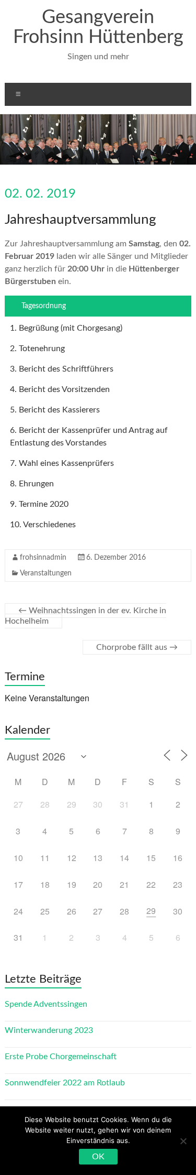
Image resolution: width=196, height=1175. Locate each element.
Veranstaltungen (46, 573)
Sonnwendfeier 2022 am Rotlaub (65, 1083)
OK (98, 1156)
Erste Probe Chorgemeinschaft (61, 1056)
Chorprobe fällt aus (137, 647)
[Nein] (183, 1141)
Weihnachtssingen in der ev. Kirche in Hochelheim (85, 615)
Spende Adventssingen (46, 1004)
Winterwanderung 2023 (49, 1030)
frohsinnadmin (43, 557)
